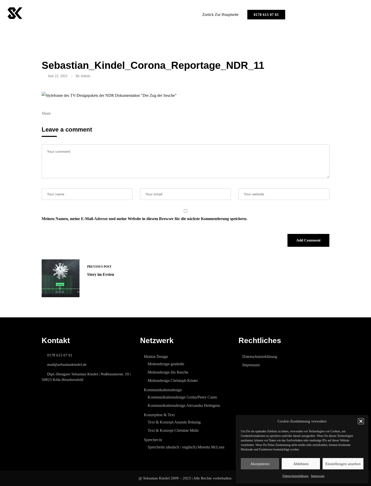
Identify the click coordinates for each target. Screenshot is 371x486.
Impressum (317, 476)
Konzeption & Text (159, 415)
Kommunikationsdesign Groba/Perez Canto (182, 397)
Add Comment (308, 240)
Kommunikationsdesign (163, 390)
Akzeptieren (260, 464)
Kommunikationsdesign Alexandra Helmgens (184, 405)
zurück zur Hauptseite (220, 14)
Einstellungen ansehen (343, 464)
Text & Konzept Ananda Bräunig (174, 422)
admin (85, 76)
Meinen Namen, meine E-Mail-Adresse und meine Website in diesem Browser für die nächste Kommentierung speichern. (144, 219)
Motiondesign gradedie (166, 364)
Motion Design (156, 356)
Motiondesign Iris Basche (168, 372)
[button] (360, 421)
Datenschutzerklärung (295, 476)
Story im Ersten (100, 274)
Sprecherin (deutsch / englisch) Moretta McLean (186, 447)
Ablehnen (301, 464)
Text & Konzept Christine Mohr (173, 430)
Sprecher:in (153, 440)
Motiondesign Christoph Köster (173, 380)
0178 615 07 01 (266, 15)
